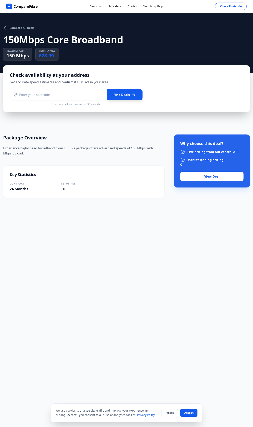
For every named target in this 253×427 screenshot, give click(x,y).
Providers (115, 6)
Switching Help (153, 6)
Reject (169, 413)
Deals (96, 6)
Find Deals (124, 95)
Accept (189, 413)
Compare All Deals (18, 28)
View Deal (212, 176)
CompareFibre (25, 6)
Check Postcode (231, 6)
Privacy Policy (146, 415)
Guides (132, 6)
